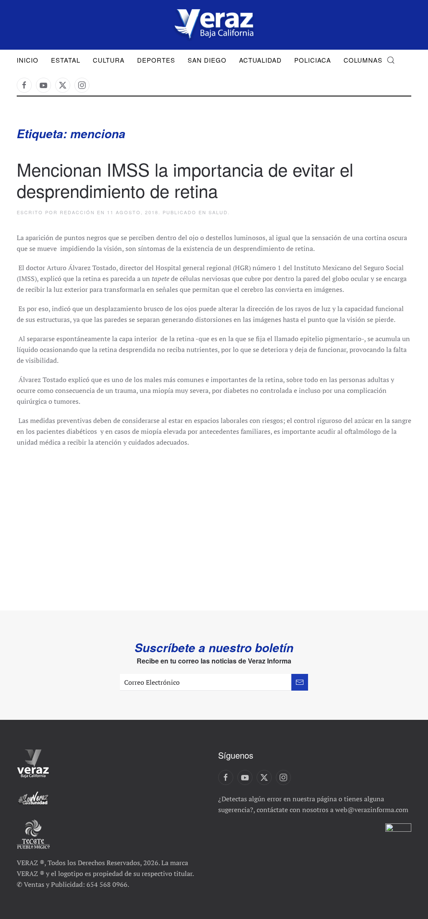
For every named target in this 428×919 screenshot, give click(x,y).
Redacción (77, 212)
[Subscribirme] (299, 682)
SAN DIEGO (207, 60)
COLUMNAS (363, 60)
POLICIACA (312, 60)
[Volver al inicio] (214, 24)
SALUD (218, 212)
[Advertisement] (214, 518)
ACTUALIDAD (260, 60)
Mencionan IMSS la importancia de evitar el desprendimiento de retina (185, 180)
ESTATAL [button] (65, 60)
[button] (391, 60)
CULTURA (109, 60)
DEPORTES (156, 60)
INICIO (27, 60)
